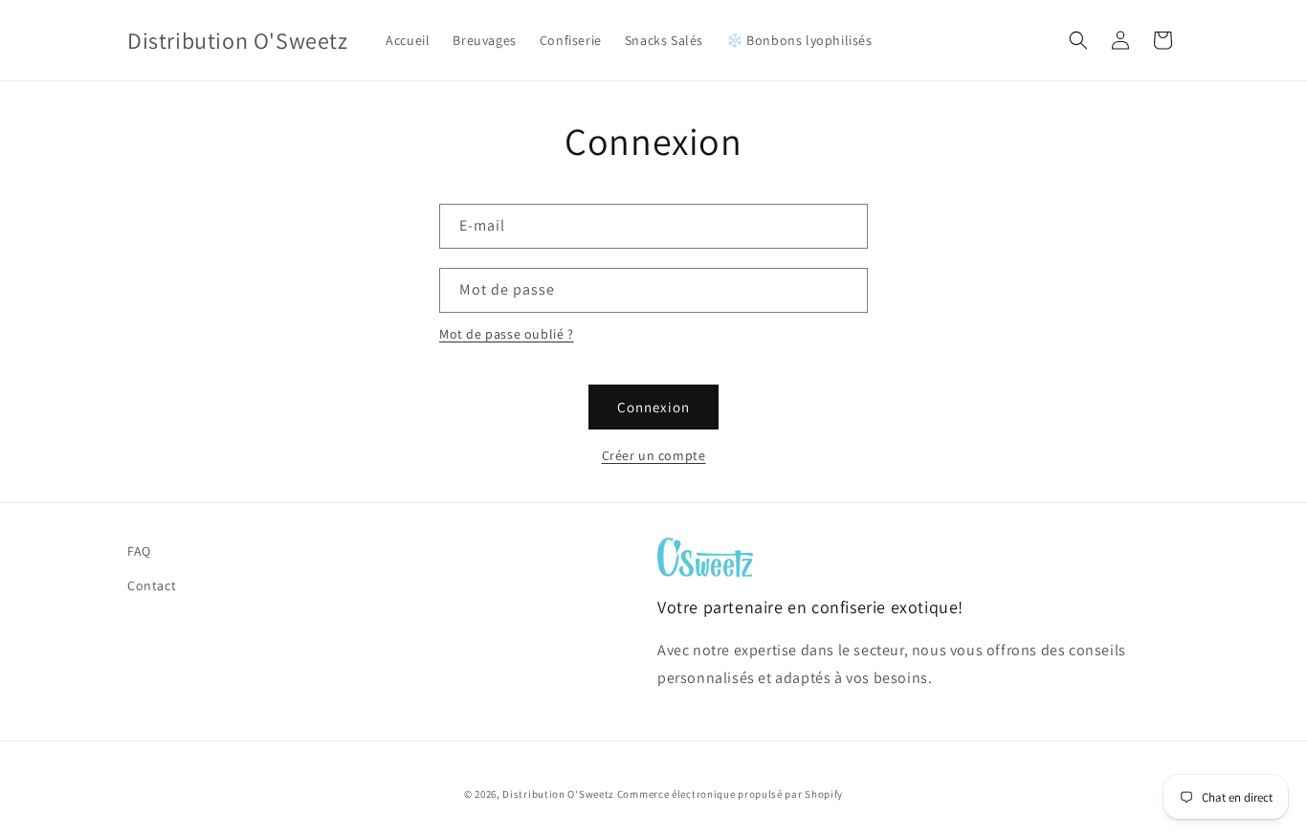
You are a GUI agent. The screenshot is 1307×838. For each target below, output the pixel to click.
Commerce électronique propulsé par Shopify (730, 794)
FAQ (139, 551)
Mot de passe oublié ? (506, 333)
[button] (1078, 40)
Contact (151, 585)
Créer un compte (654, 455)
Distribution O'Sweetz (558, 794)
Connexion (653, 407)
